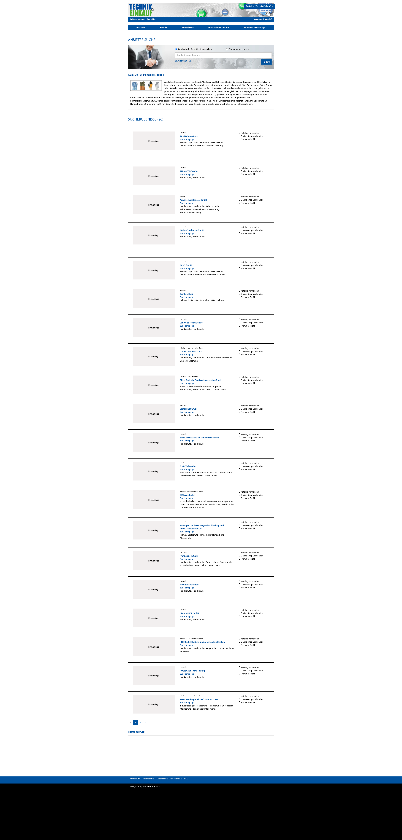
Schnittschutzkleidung (208, 209)
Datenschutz (148, 778)
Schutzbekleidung (214, 145)
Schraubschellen (187, 501)
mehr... (223, 274)
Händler (164, 27)
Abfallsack (184, 651)
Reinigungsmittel (201, 709)
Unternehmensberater (218, 27)
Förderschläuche (187, 475)
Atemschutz (198, 145)
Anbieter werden (137, 19)
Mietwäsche (185, 386)
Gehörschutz (186, 145)
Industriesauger (187, 705)
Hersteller (140, 27)
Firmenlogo (153, 141)
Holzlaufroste (199, 472)
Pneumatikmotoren (205, 501)
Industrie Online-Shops (255, 27)
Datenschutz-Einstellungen (169, 778)
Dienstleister (188, 27)
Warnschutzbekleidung (190, 212)
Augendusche (226, 562)
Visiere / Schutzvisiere (203, 565)
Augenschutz (199, 274)
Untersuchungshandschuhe (219, 357)
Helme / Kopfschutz (189, 142)
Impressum (135, 778)
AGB (186, 778)
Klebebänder (186, 472)
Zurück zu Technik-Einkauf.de (259, 6)
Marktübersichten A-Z (263, 19)
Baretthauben (226, 648)
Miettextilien (198, 386)
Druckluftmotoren (189, 507)
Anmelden (151, 19)
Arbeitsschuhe (212, 206)
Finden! (266, 62)
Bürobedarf (227, 705)
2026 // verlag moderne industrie (145, 786)
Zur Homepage (187, 139)
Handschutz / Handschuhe (211, 142)
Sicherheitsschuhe (188, 209)
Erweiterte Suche (183, 60)
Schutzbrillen (186, 565)
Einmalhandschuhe (189, 361)
